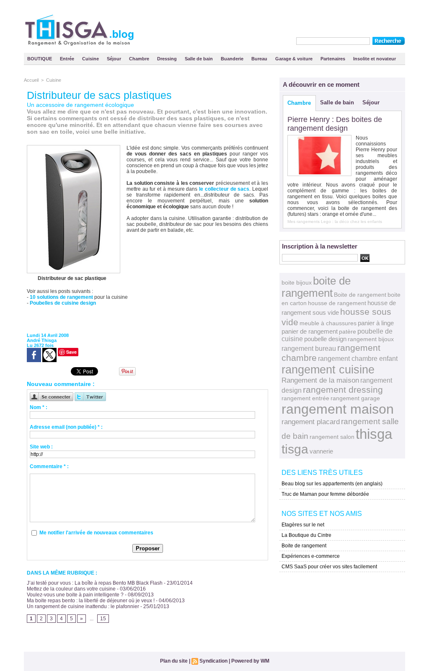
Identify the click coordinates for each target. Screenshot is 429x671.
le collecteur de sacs (224, 189)
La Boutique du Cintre (306, 535)
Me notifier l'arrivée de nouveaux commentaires (96, 533)
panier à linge (376, 323)
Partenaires (333, 58)
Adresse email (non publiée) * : (66, 427)
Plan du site (174, 661)
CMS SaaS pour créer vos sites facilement (329, 567)
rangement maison (338, 409)
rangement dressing (343, 389)
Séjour (114, 58)
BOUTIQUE (40, 58)
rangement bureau (309, 348)
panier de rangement (310, 331)
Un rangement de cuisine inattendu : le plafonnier (83, 606)
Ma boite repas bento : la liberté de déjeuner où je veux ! (91, 601)
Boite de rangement (360, 294)
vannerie (321, 451)
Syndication (213, 661)
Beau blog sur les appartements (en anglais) (332, 484)
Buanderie (233, 58)
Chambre (139, 58)
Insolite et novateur (374, 58)
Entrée (67, 58)
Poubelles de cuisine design (63, 303)
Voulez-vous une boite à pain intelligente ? (75, 595)
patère (347, 331)
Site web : (41, 447)
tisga (295, 449)
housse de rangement (337, 303)
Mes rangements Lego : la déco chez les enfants (334, 221)
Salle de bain (199, 58)
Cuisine (91, 58)
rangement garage (355, 398)
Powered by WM (250, 661)
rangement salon (332, 436)
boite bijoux (297, 282)
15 (103, 619)
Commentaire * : (49, 466)
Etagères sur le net (303, 525)
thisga (374, 434)
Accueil (31, 80)
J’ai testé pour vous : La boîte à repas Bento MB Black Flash (95, 583)
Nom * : (38, 407)
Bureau (260, 58)
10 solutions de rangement (61, 297)
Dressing (167, 58)
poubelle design (325, 338)
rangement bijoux (371, 339)
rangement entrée (305, 398)
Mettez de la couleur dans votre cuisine (71, 589)
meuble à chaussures (328, 323)
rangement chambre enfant (358, 358)
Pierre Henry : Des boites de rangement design (334, 123)
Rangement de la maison (320, 380)
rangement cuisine (328, 369)
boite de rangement (316, 287)
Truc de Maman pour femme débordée (325, 494)
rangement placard (311, 422)
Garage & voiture (294, 58)
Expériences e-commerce (311, 556)
